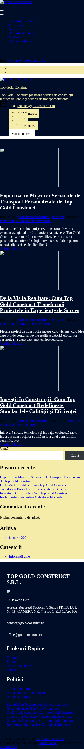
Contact (14, 37)
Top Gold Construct (23, 21)
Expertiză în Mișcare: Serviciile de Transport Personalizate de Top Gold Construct (40, 202)
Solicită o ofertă (20, 41)
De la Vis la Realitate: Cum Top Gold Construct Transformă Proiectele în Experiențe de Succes (39, 304)
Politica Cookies (18, 697)
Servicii (14, 29)
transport (58, 217)
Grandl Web (48, 743)
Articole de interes (22, 33)
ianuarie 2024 (18, 538)
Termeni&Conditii (19, 689)
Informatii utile (19, 556)
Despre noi (16, 25)
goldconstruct (26, 217)
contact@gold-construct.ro (28, 60)
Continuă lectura (11, 249)
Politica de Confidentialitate (26, 693)
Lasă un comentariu (37, 221)
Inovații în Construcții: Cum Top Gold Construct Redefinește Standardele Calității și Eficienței (38, 405)
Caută (4, 448)
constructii (43, 217)
